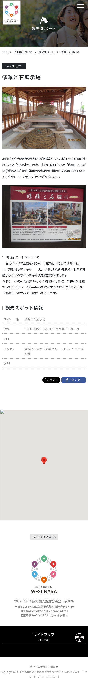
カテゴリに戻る (44, 537)
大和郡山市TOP (23, 52)
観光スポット (46, 52)
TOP (4, 52)
